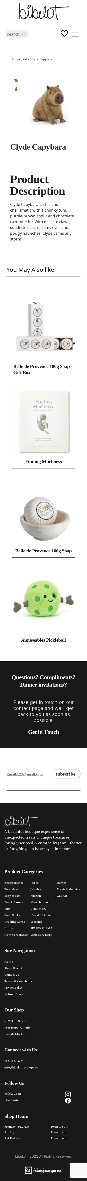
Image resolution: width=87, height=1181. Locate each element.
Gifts (26, 59)
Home (16, 59)
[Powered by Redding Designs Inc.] (43, 1170)
